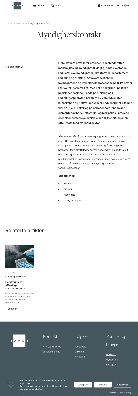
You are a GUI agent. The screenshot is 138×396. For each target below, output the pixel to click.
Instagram (80, 356)
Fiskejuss (111, 364)
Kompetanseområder (16, 23)
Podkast (111, 354)
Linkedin (79, 351)
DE (127, 5)
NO (118, 5)
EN (123, 5)
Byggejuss (112, 359)
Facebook (80, 346)
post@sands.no (51, 351)
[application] (69, 386)
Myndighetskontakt (40, 23)
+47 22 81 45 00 (52, 346)
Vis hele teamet (14, 66)
